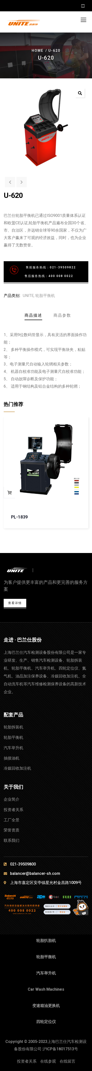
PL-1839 (19, 516)
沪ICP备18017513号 (60, 1049)
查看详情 (15, 603)
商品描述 (33, 315)
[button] (80, 93)
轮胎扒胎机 (46, 940)
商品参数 (62, 315)
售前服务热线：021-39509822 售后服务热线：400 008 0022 (43, 272)
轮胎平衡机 (45, 295)
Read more (9, 492)
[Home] (21, 570)
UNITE (28, 295)
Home (37, 50)
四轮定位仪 (46, 1021)
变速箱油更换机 (46, 1005)
